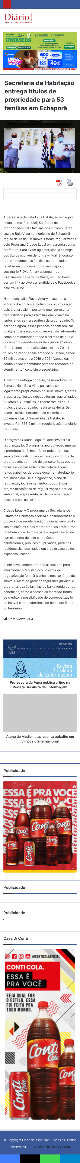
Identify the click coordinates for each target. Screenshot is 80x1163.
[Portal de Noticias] (18, 18)
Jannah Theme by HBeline (52, 1146)
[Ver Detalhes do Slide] (40, 827)
